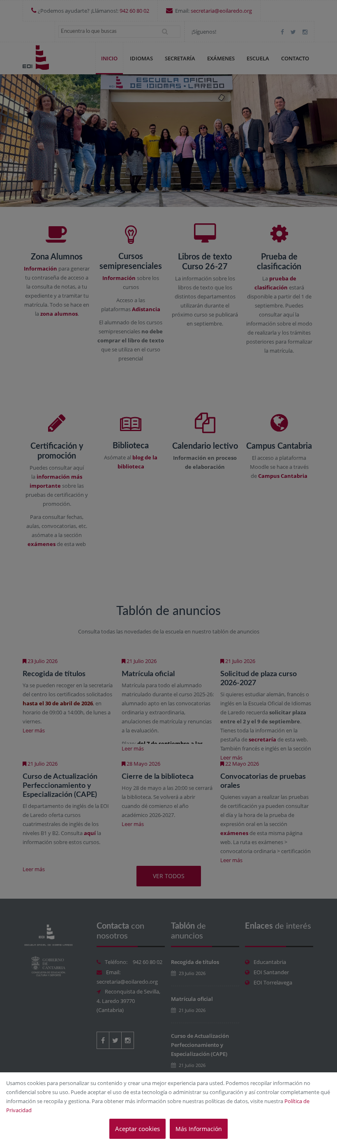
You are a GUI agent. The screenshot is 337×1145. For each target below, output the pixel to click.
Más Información (198, 1129)
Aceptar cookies (137, 1128)
